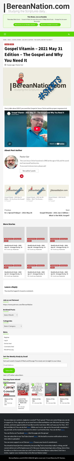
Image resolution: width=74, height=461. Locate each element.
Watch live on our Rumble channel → (25, 24)
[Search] (69, 34)
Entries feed (7, 343)
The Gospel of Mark (22, 394)
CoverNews (50, 458)
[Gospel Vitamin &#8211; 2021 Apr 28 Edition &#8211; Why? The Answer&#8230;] (37, 190)
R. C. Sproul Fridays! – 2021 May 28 (18, 211)
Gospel (7, 44)
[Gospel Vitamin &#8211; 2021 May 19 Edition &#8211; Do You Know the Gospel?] (15, 190)
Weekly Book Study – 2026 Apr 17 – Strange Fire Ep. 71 (36, 273)
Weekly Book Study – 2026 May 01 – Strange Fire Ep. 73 (59, 246)
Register (6, 337)
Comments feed (9, 346)
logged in (16, 291)
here (28, 427)
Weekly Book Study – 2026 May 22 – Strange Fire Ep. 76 (13, 246)
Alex (6, 404)
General (7, 394)
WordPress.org (9, 349)
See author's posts (29, 171)
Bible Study (21, 391)
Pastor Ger (19, 65)
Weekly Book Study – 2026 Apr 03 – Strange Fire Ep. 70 (59, 273)
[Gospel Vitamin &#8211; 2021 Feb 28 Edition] (59, 190)
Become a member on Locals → (50, 24)
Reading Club (17, 238)
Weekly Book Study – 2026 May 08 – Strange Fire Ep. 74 (36, 246)
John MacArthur (9, 238)
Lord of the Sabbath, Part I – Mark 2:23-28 (22, 401)
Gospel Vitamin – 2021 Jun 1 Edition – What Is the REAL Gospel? (54, 213)
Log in (6, 340)
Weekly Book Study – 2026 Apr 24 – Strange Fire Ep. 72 (13, 273)
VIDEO (11, 44)
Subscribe (9, 370)
